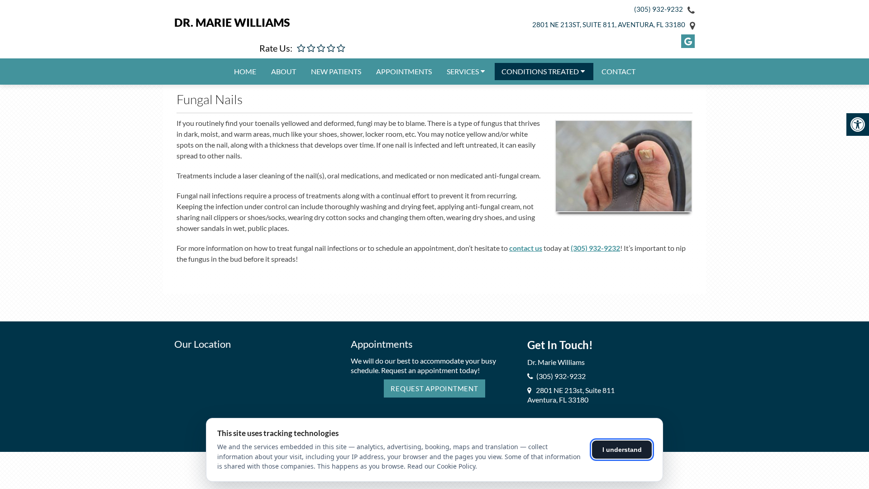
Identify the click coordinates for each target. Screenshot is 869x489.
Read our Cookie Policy (441, 466)
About (283, 71)
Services (463, 71)
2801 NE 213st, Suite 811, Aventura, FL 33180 (608, 24)
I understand (622, 449)
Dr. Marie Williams (232, 22)
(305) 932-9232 (658, 9)
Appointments (404, 71)
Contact (618, 71)
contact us (525, 248)
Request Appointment (434, 388)
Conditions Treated (540, 71)
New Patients (336, 71)
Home (245, 71)
